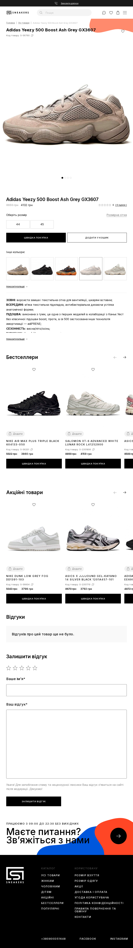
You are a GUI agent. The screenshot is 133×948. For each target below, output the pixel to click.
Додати (18, 433)
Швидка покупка (36, 237)
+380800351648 (53, 938)
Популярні (50, 908)
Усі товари (23, 23)
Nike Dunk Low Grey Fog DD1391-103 (27, 577)
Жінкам (47, 881)
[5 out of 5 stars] (35, 668)
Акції (79, 886)
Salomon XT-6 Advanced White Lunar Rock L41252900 (91, 442)
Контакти (83, 917)
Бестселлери (52, 903)
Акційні (47, 897)
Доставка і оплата (91, 892)
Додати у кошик (97, 237)
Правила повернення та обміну (95, 910)
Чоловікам (50, 886)
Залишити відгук (34, 801)
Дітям (46, 892)
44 (18, 224)
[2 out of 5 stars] (15, 668)
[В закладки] (123, 31)
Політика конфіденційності (99, 903)
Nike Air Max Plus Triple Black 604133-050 (32, 442)
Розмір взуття (87, 875)
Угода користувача (92, 897)
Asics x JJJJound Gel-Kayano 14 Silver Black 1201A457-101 (91, 577)
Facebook (88, 938)
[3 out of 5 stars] (21, 668)
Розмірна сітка (117, 215)
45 (42, 224)
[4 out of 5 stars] (28, 668)
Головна (10, 23)
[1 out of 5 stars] (8, 668)
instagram (119, 938)
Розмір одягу (86, 881)
